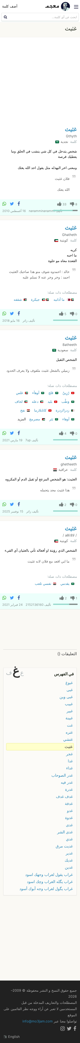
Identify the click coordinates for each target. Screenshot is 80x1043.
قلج (51, 393)
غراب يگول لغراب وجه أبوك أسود (46, 888)
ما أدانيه (60, 299)
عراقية (62, 469)
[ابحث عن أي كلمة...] (5, 17)
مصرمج (35, 419)
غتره (69, 732)
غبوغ (69, 682)
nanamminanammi (42, 211)
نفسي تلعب (43, 583)
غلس (20, 393)
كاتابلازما (41, 410)
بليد (50, 401)
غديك (69, 860)
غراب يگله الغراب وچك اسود (50, 881)
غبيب (69, 704)
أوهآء (36, 393)
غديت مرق (64, 846)
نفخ (23, 410)
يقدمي (65, 583)
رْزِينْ (66, 393)
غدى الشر (65, 832)
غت (70, 725)
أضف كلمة (9, 6)
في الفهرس (64, 673)
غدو (70, 810)
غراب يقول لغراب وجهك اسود (49, 874)
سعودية (62, 350)
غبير (70, 711)
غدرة (69, 789)
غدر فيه (67, 782)
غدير (69, 853)
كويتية (63, 240)
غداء (69, 768)
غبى (70, 689)
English (13, 1036)
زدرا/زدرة (63, 410)
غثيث (71, 129)
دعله (35, 401)
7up (28, 440)
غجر (69, 754)
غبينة (69, 718)
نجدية (64, 141)
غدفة (69, 803)
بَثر (51, 419)
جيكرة (36, 299)
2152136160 (35, 604)
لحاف (19, 401)
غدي (69, 839)
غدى (69, 825)
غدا (70, 761)
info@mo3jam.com (37, 1021)
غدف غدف (64, 796)
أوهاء (66, 419)
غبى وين (66, 697)
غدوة (69, 817)
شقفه (18, 299)
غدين (69, 867)
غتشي (68, 739)
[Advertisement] (40, 83)
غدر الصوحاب (62, 775)
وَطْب (65, 401)
